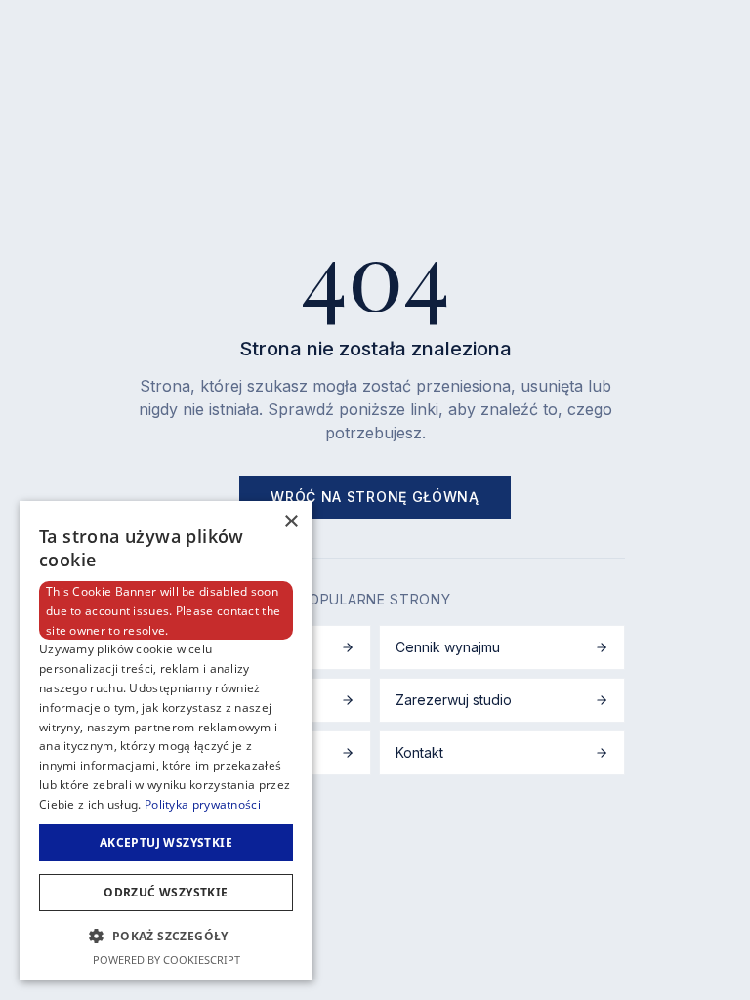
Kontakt (419, 752)
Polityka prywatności (203, 804)
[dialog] (166, 740)
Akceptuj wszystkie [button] (166, 842)
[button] (166, 935)
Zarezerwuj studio (454, 699)
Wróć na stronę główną (375, 496)
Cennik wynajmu (448, 647)
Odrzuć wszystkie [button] (166, 892)
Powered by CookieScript (166, 959)
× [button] (290, 522)
